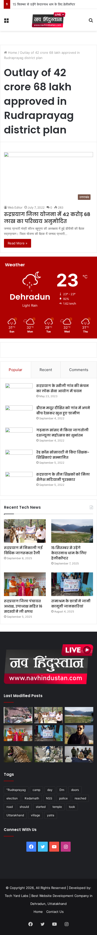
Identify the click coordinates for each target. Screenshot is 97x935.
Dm (61, 790)
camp (36, 790)
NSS (49, 798)
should (24, 807)
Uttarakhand (15, 815)
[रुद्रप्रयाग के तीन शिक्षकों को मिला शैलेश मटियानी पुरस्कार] (19, 481)
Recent (46, 369)
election (12, 798)
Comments (78, 369)
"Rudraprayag (16, 790)
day (49, 790)
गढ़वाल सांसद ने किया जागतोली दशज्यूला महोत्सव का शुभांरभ (62, 433)
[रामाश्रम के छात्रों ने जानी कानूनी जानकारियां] (72, 584)
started (41, 807)
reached (80, 798)
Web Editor (15, 207)
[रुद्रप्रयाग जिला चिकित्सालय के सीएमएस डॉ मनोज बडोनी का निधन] (79, 734)
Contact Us (55, 912)
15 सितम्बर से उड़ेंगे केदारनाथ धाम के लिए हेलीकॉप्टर (44, 4)
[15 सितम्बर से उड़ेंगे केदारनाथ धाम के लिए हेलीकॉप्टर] (72, 531)
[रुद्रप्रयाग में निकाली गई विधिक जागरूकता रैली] (25, 531)
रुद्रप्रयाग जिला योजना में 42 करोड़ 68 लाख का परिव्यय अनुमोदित (47, 218)
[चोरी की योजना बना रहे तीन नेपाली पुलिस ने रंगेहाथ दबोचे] (79, 754)
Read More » (17, 243)
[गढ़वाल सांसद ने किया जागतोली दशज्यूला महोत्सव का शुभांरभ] (19, 437)
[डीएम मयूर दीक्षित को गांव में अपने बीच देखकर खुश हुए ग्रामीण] (19, 414)
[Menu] (6, 21)
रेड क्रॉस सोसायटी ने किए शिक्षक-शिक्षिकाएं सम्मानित (62, 455)
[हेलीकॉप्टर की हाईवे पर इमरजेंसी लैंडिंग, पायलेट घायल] (48, 754)
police (63, 798)
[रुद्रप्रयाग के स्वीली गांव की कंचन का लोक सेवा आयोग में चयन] (19, 392)
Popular (15, 369)
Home (12, 53)
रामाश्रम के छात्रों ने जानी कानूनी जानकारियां (71, 604)
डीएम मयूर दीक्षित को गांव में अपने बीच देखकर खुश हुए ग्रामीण (63, 410)
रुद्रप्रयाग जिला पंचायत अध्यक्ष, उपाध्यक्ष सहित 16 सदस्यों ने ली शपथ (23, 606)
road (9, 807)
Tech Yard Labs (16, 896)
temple (57, 807)
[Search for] (90, 21)
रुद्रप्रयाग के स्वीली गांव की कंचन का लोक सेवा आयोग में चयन (62, 388)
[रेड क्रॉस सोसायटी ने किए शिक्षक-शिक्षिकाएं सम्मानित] (19, 459)
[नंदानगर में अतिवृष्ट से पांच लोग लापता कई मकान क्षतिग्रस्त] (18, 715)
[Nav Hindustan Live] (48, 19)
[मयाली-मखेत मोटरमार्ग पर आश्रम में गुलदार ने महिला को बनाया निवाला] (18, 754)
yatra (50, 815)
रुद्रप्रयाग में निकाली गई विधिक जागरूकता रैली (23, 550)
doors (75, 790)
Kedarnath (32, 798)
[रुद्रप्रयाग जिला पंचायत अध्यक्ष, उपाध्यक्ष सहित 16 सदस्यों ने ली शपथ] (25, 584)
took (72, 807)
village (35, 815)
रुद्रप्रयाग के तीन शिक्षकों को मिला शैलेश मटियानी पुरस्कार (63, 477)
